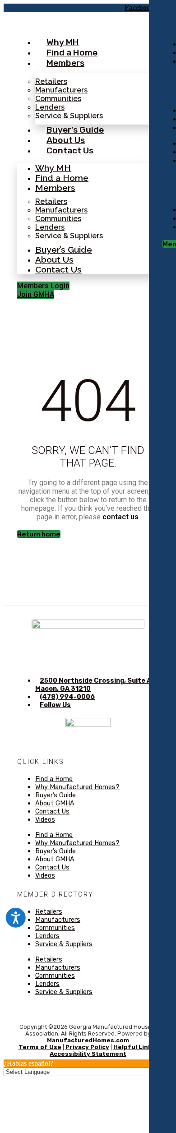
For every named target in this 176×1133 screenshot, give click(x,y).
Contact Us (69, 150)
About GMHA (54, 803)
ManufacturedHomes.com (88, 1040)
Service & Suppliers (69, 115)
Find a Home (71, 52)
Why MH (62, 42)
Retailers (51, 81)
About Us (65, 140)
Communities (58, 98)
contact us (120, 517)
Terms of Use (40, 1047)
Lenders (50, 107)
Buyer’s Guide (75, 130)
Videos (45, 819)
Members (65, 63)
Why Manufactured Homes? (77, 787)
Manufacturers (61, 90)
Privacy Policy (87, 1047)
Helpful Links (134, 1047)
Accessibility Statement (88, 1053)
